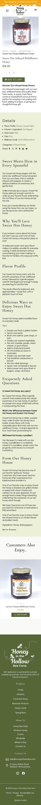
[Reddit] (26, 149)
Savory (19, 126)
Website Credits (20, 800)
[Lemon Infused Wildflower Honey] (20, 579)
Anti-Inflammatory (26, 139)
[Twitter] (13, 149)
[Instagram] (17, 773)
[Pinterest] (16, 149)
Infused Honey (25, 51)
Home (5, 51)
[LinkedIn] (23, 149)
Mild (16, 133)
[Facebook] (9, 149)
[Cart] (7, 10)
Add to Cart (13, 79)
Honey (13, 51)
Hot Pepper (28, 129)
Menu (37, 10)
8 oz (11, 136)
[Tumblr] (19, 149)
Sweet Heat (28, 126)
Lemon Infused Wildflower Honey (20, 606)
